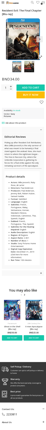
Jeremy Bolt (16, 193)
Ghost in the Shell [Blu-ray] (12, 327)
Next (39, 39)
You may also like (23, 290)
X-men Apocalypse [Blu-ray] (33, 327)
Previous (6, 39)
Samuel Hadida (17, 196)
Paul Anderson (27, 188)
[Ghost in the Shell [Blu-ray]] (12, 310)
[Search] (32, 2)
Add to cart (30, 87)
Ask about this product (15, 123)
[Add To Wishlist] (41, 102)
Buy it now (30, 94)
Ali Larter (20, 185)
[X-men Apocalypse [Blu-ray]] (34, 310)
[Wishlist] (38, 2)
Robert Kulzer (28, 193)
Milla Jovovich (24, 182)
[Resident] (17, 66)
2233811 (11, 414)
